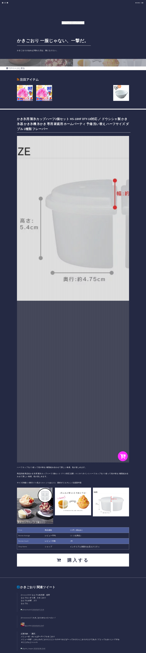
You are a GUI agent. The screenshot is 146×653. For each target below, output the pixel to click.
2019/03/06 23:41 (39, 648)
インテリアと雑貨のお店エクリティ (85, 547)
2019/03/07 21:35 (38, 610)
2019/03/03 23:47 (38, 626)
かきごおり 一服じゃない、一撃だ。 (53, 40)
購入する (75, 560)
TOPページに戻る (16, 68)
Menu (138, 3)
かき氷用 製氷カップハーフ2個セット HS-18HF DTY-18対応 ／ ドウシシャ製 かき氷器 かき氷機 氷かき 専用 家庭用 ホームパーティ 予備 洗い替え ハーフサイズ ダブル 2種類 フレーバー (73, 124)
